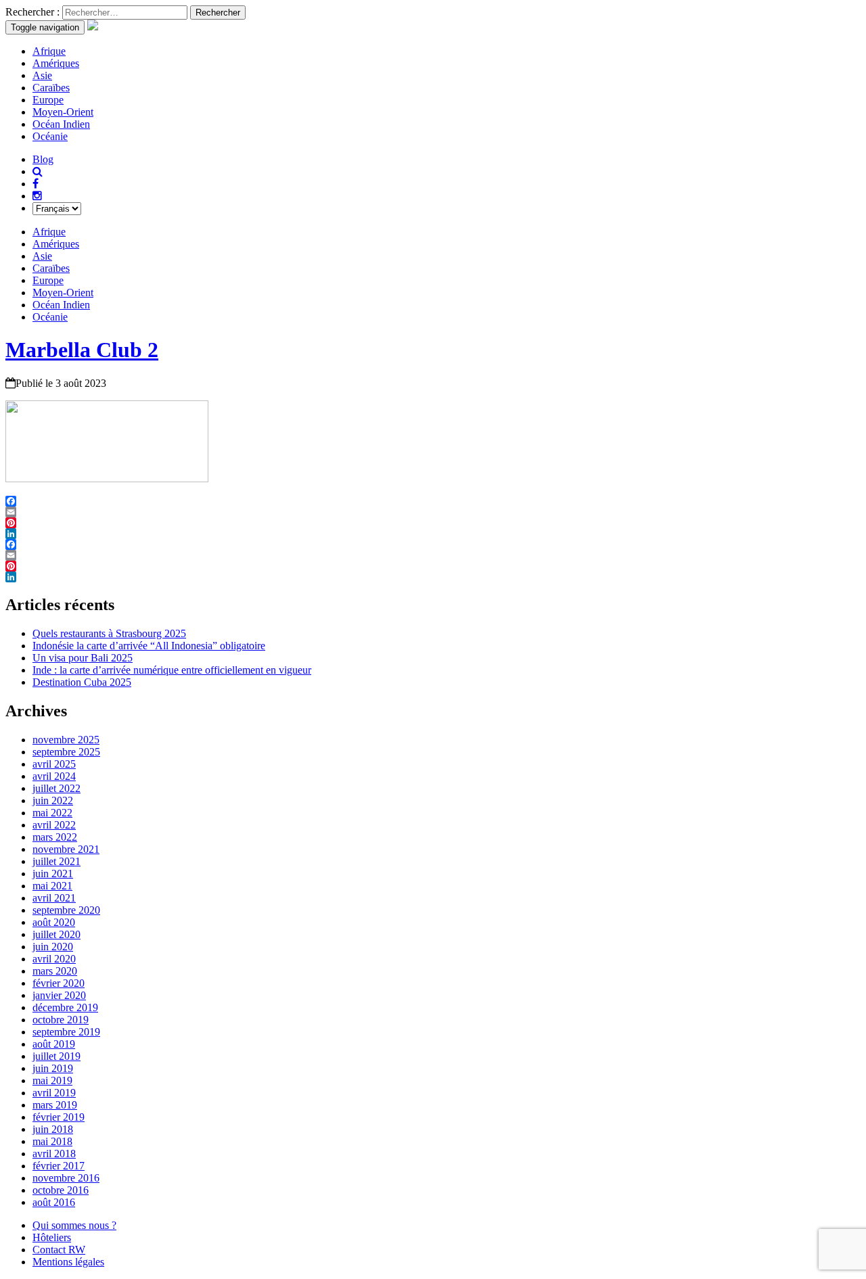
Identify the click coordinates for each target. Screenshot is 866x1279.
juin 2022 (52, 800)
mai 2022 (52, 812)
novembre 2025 (65, 739)
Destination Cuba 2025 (81, 682)
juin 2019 (52, 1068)
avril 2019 (54, 1092)
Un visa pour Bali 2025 (82, 658)
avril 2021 (54, 898)
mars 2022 (54, 837)
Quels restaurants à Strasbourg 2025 (109, 633)
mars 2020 (54, 971)
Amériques (55, 63)
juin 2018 (52, 1129)
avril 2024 (54, 776)
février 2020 (58, 983)
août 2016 (53, 1202)
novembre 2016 (65, 1178)
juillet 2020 (56, 934)
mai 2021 (52, 885)
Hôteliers (51, 1237)
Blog (42, 159)
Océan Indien (61, 124)
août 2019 (53, 1044)
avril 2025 (54, 764)
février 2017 (58, 1165)
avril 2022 (54, 825)
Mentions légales (68, 1262)
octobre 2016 (60, 1190)
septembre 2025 (66, 752)
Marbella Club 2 (81, 350)
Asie (42, 75)
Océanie (50, 136)
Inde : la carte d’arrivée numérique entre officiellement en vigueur (171, 670)
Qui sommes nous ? (74, 1225)
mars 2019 (54, 1105)
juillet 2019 (56, 1056)
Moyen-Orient (62, 112)
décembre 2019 (65, 1007)
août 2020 (53, 922)
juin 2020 (52, 946)
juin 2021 (52, 873)
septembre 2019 (66, 1032)
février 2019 (58, 1117)
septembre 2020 (66, 910)
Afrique (49, 51)
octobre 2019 (60, 1019)
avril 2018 (54, 1153)
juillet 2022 (56, 788)
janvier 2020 (59, 995)
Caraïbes (51, 87)
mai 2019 (52, 1080)
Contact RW (58, 1249)
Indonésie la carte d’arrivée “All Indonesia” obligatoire (148, 645)
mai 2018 (52, 1141)
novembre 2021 (65, 849)
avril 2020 (54, 958)
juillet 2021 (56, 861)
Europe (48, 100)
